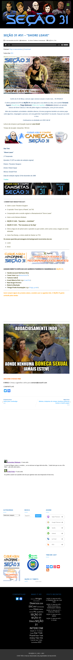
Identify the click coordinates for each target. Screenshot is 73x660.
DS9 (68, 405)
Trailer (6, 179)
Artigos (38, 598)
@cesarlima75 (23, 275)
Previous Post (10, 400)
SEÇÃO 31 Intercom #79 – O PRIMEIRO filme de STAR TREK (54, 600)
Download (27, 49)
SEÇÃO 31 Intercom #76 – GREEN (53, 615)
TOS (55, 40)
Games (41, 609)
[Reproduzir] (6, 45)
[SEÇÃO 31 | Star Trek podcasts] (36, 27)
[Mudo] (62, 45)
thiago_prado (33, 287)
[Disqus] (36, 435)
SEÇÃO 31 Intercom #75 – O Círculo (53, 619)
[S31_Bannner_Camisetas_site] (37, 196)
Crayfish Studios (38, 581)
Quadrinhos (40, 612)
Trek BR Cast (34, 640)
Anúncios (33, 599)
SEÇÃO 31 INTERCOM (36, 624)
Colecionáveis (36, 600)
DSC (31, 606)
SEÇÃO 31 (50, 40)
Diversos (34, 603)
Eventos (31, 609)
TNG (37, 638)
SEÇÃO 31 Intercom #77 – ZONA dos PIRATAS (53, 611)
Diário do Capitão (38, 105)
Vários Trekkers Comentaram (37, 40)
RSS (12, 53)
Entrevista (40, 607)
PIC (35, 611)
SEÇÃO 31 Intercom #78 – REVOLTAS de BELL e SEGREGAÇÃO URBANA (53, 606)
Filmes (36, 609)
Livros (31, 612)
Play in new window (15, 49)
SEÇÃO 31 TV (34, 631)
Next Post (54, 401)
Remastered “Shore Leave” (29, 213)
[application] (36, 45)
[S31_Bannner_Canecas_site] (37, 145)
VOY (39, 642)
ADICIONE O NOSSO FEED (12, 379)
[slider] (66, 44)
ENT (5, 403)
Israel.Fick (27, 280)
